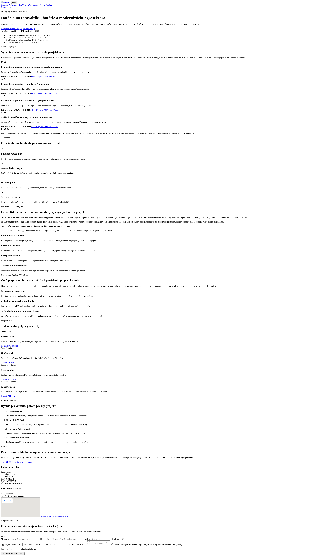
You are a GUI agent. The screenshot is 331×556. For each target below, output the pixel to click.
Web (3, 536)
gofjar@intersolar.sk (25, 462)
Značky (36, 5)
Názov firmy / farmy (49, 539)
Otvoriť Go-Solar (8, 362)
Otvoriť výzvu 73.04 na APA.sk (44, 76)
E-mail (86, 539)
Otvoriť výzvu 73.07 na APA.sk (44, 110)
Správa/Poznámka (79, 544)
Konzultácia (6, 7)
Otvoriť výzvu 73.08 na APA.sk (44, 127)
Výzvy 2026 (27, 5)
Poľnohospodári (15, 5)
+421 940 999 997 (8, 462)
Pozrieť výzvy (29, 29)
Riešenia (4, 5)
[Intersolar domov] (6, 2)
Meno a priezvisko (9, 539)
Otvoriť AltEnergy (8, 396)
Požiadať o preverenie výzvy (13, 554)
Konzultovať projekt (9, 346)
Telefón (116, 539)
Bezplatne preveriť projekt (11, 29)
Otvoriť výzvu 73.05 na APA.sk (44, 93)
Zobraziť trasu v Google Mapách (54, 516)
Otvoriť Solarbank (8, 379)
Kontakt (49, 5)
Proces (42, 5)
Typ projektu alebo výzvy (11, 544)
